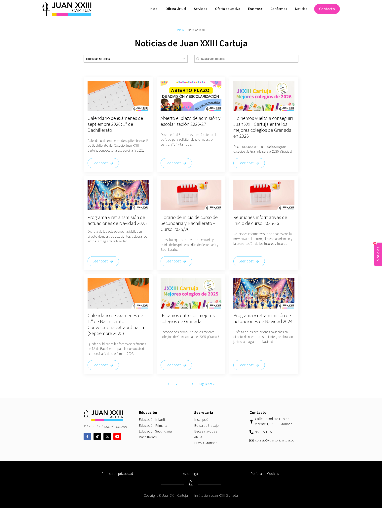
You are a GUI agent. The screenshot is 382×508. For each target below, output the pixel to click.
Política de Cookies (265, 473)
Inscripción (202, 419)
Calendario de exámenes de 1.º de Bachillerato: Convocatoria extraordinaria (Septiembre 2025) (116, 324)
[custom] (97, 436)
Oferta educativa (227, 8)
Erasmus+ (255, 8)
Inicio (154, 8)
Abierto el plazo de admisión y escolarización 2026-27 (190, 121)
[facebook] (87, 436)
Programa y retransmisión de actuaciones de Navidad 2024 (262, 318)
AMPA (198, 437)
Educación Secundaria (155, 431)
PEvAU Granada (205, 442)
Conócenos (279, 8)
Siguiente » (207, 384)
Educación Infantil (152, 419)
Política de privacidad (117, 473)
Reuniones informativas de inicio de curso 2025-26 (260, 220)
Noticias (301, 8)
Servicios (200, 8)
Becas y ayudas (205, 431)
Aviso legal (191, 473)
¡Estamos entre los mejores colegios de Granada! (188, 318)
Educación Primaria (153, 425)
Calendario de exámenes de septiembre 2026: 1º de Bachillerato (115, 124)
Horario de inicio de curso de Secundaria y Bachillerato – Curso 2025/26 (189, 223)
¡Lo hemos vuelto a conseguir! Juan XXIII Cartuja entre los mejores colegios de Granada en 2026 (263, 127)
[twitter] (107, 436)
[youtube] (117, 436)
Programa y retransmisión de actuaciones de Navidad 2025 (117, 220)
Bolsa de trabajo (206, 425)
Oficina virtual (176, 8)
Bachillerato (148, 437)
